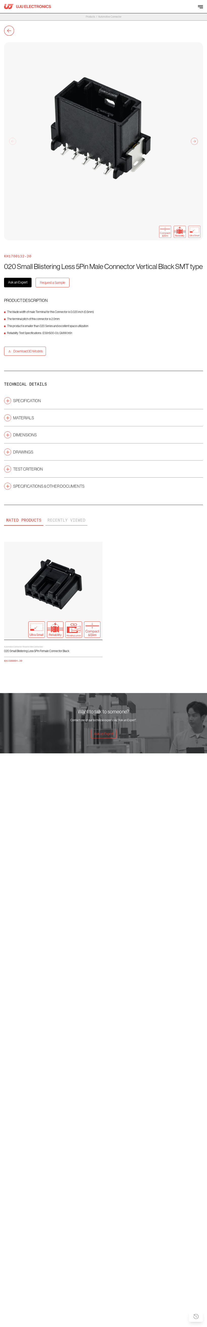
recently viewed (66, 520)
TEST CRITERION (28, 469)
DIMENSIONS (25, 434)
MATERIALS (23, 417)
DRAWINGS (23, 451)
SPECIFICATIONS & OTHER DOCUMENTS (49, 486)
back (9, 31)
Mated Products (23, 520)
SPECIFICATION (27, 400)
